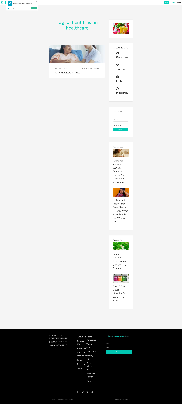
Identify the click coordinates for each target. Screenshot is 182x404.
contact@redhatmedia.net (58, 345)
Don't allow (27, 8)
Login (166, 2)
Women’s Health (90, 375)
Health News (62, 68)
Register (173, 2)
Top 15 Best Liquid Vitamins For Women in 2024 (119, 293)
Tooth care (89, 346)
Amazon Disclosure (81, 354)
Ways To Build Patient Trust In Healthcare (68, 73)
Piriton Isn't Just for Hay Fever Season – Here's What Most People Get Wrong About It (120, 210)
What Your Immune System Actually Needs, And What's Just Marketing (119, 171)
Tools (79, 368)
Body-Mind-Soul (89, 366)
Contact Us (80, 343)
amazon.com (53, 342)
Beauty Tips (89, 357)
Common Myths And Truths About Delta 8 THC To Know (120, 261)
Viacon (128, 399)
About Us (81, 336)
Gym (88, 381)
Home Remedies (91, 338)
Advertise (81, 348)
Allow (33, 8)
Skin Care (91, 351)
